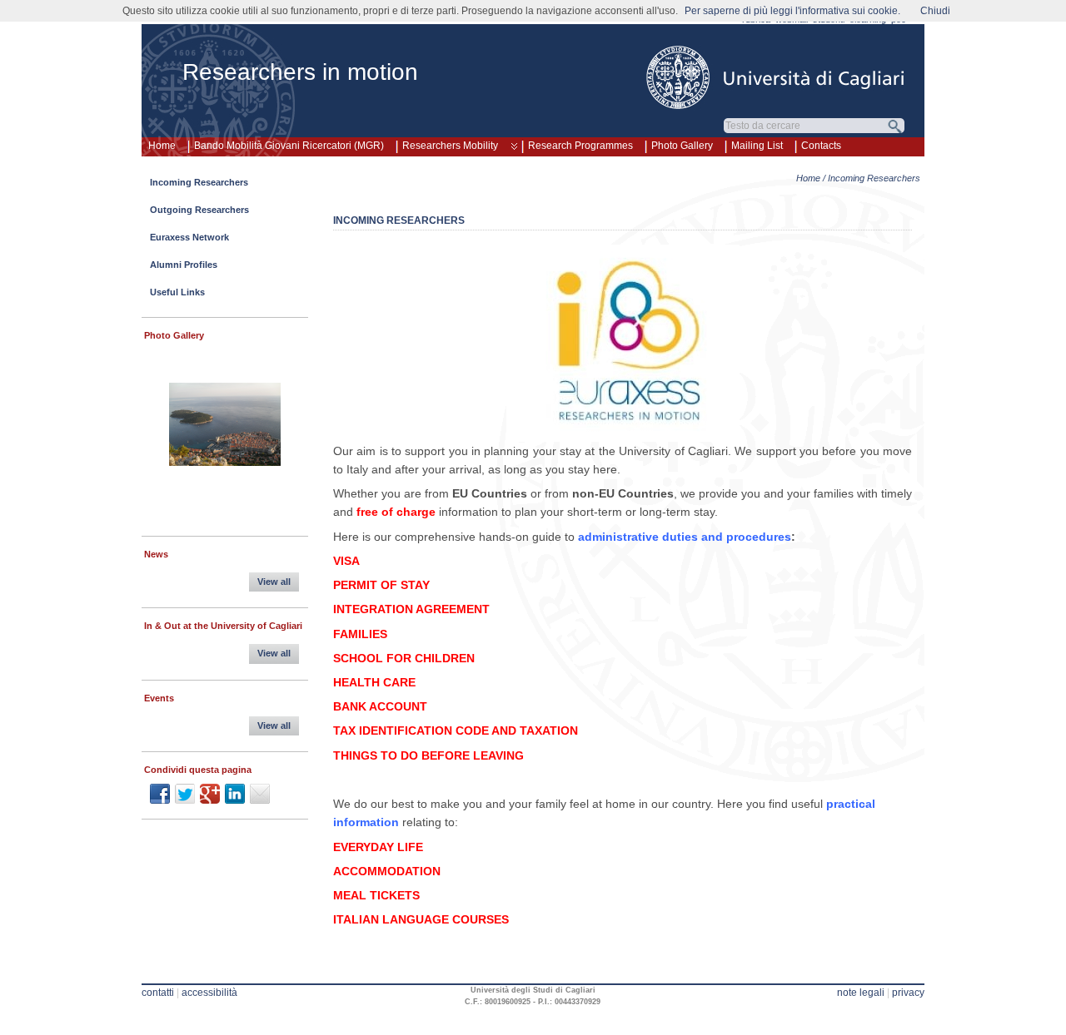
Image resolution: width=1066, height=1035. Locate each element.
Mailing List (757, 145)
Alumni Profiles (183, 265)
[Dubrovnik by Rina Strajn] (224, 426)
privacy (908, 992)
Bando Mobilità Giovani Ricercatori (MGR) (289, 145)
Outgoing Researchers (199, 210)
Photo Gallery (682, 145)
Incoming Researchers (199, 182)
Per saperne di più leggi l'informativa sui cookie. (792, 11)
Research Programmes (580, 145)
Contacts (821, 145)
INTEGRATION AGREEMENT (411, 609)
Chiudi (935, 11)
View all (274, 582)
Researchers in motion (300, 72)
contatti (158, 992)
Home (162, 145)
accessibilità (209, 992)
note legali (860, 992)
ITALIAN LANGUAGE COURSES (421, 919)
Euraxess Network (189, 237)
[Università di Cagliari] (776, 77)
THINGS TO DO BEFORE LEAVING (428, 755)
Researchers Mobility (450, 145)
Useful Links (177, 292)
